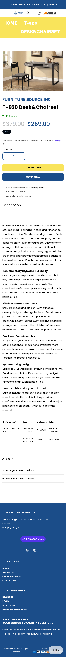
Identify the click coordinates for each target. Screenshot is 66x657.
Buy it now (33, 177)
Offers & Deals (11, 576)
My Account (9, 605)
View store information (19, 196)
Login (5, 601)
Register (7, 597)
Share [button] (9, 458)
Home (10, 23)
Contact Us (9, 580)
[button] (9, 13)
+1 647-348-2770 (11, 527)
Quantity (7, 149)
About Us (8, 572)
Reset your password (15, 609)
